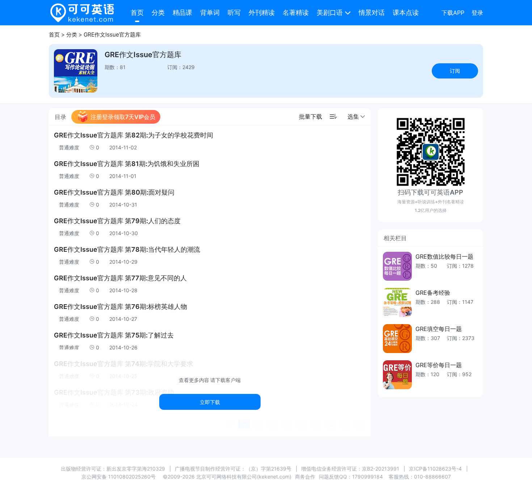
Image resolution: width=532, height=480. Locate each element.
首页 (137, 12)
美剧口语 (330, 12)
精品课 (182, 12)
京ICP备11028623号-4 (435, 469)
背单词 (210, 12)
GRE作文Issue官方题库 (112, 34)
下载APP (453, 12)
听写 (234, 12)
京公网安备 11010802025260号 (118, 476)
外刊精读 (262, 12)
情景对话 (372, 12)
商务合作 (305, 476)
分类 (158, 12)
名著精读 (296, 12)
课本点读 (406, 12)
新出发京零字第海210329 (135, 469)
